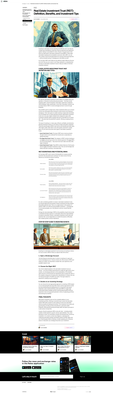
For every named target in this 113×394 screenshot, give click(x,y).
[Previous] (88, 334)
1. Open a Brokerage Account (26, 19)
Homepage (24, 3)
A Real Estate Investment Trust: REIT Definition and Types (27, 10)
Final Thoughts (25, 24)
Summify (66, 389)
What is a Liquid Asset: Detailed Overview (82, 347)
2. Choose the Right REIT (27, 20)
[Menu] (2, 1)
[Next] (90, 334)
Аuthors (24, 382)
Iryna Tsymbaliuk (37, 19)
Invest (28, 3)
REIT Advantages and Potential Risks (26, 13)
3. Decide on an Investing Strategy (27, 23)
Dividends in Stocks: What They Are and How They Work (30, 347)
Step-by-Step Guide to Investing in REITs (27, 16)
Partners (29, 382)
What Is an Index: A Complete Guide (46, 347)
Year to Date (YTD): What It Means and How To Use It (64, 347)
